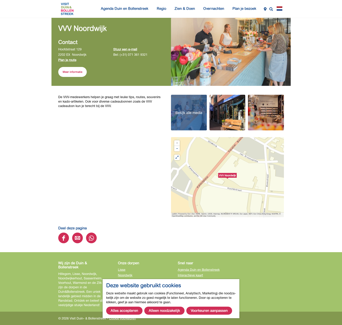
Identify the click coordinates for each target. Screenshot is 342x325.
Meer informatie (72, 72)
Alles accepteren (124, 310)
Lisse (121, 270)
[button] (227, 177)
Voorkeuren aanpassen (209, 310)
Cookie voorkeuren (122, 318)
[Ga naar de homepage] (67, 9)
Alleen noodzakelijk (164, 310)
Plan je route (67, 60)
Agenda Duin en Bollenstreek (199, 270)
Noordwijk (125, 275)
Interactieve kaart (190, 275)
